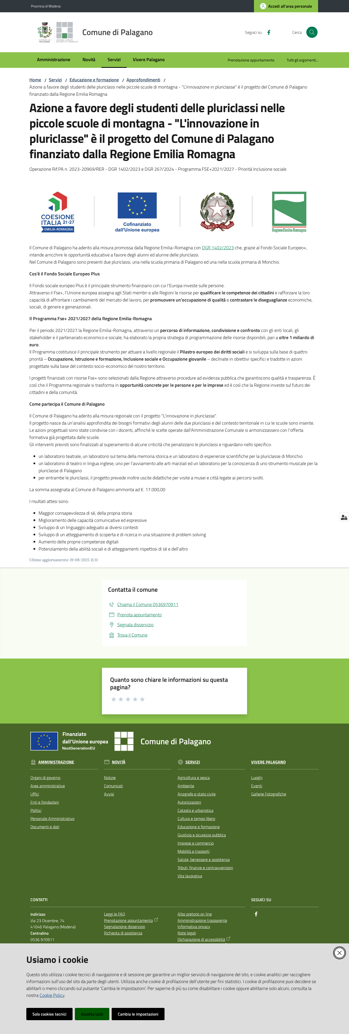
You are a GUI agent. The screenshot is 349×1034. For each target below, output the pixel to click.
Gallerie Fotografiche (268, 794)
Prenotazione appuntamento (128, 920)
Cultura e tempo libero (196, 818)
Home (35, 79)
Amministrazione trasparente (202, 920)
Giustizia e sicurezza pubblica (202, 835)
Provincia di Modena (46, 6)
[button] (312, 32)
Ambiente (186, 786)
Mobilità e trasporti (194, 851)
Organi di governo (45, 777)
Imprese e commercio (196, 843)
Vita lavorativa (190, 876)
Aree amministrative (47, 786)
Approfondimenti (143, 79)
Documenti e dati (44, 827)
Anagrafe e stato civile (197, 794)
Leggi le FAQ (114, 914)
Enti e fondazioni (44, 802)
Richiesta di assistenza (123, 933)
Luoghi (256, 777)
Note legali (187, 933)
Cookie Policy (52, 995)
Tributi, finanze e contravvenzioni (205, 868)
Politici (35, 810)
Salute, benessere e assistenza (204, 859)
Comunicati (113, 786)
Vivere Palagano (268, 762)
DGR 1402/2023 (218, 247)
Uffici (34, 794)
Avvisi (109, 794)
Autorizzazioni (189, 802)
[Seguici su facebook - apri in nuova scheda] (267, 32)
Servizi (55, 79)
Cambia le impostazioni (138, 1014)
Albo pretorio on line (195, 914)
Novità (118, 762)
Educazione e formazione (94, 79)
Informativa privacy (194, 926)
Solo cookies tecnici (49, 1014)
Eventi (256, 786)
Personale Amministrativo (52, 818)
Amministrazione (56, 762)
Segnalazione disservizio (124, 926)
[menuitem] (53, 60)
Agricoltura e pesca (194, 777)
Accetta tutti (92, 1014)
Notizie (110, 777)
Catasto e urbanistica (195, 810)
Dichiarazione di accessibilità (201, 939)
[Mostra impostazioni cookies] (344, 517)
